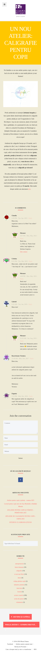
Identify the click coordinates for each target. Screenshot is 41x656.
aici (29, 189)
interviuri (19, 588)
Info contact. (24, 252)
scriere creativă (18, 595)
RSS (35, 649)
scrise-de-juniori (19, 599)
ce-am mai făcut (19, 574)
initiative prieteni (19, 585)
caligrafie (19, 570)
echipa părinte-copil (19, 581)
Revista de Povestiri (20, 647)
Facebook (10, 644)
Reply (30, 218)
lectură (19, 592)
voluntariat (19, 602)
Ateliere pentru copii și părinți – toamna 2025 (20, 500)
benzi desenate (19, 567)
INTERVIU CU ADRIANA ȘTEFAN (20, 522)
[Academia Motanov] (21, 14)
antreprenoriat (19, 564)
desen (19, 578)
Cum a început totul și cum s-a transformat (18, 649)
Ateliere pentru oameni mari (24, 644)
